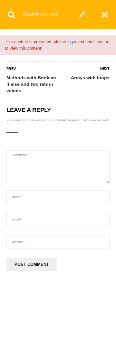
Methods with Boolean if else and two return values (31, 84)
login (71, 41)
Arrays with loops (90, 77)
